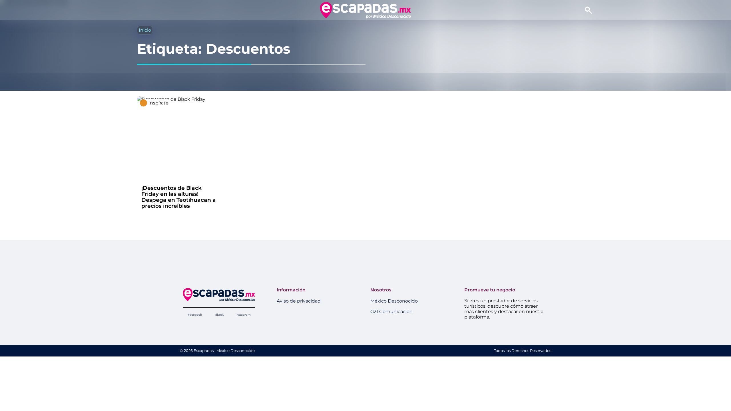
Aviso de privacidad (299, 301)
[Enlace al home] (365, 10)
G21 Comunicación (391, 311)
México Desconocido (394, 301)
